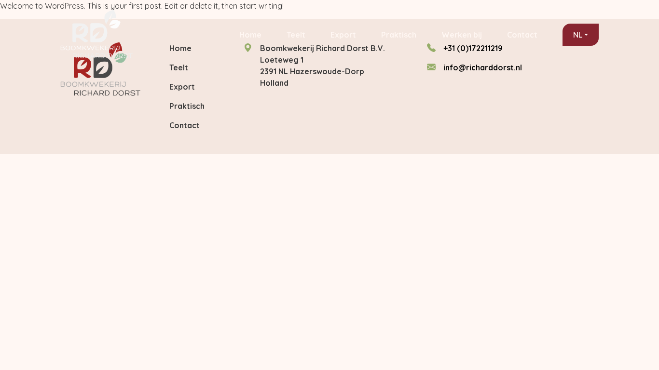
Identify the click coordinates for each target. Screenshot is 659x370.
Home (250, 35)
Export (343, 35)
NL (577, 35)
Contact (522, 35)
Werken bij (461, 35)
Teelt (296, 35)
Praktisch (398, 35)
